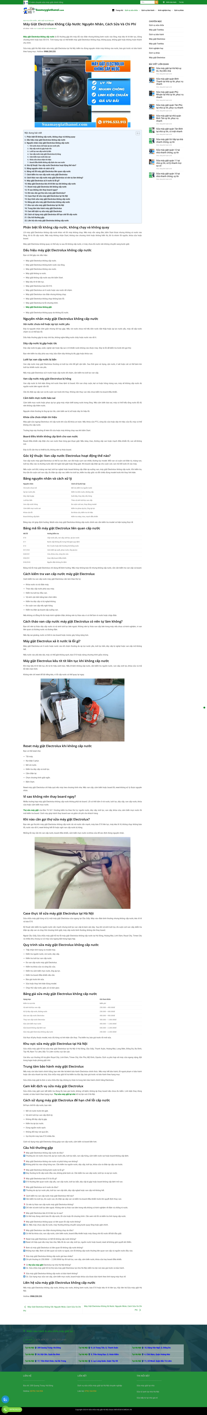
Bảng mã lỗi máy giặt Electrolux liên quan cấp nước (49, 171)
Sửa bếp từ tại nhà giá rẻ (147, 1398)
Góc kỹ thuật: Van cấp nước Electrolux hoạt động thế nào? (51, 165)
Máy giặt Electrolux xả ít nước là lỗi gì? (43, 181)
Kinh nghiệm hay (164, 10)
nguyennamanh (51, 28)
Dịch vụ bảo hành (148, 10)
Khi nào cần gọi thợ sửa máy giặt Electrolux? (47, 193)
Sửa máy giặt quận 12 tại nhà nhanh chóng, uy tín (168, 151)
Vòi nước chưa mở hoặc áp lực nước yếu (45, 146)
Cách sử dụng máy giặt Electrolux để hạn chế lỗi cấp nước (52, 214)
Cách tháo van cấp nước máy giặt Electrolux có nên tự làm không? (55, 178)
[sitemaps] (204, 707)
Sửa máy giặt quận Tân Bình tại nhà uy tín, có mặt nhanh (169, 130)
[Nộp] (156, 2)
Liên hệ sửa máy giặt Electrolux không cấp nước (48, 220)
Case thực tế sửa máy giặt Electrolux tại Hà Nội (48, 196)
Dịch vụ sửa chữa (131, 10)
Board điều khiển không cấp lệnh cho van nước (47, 162)
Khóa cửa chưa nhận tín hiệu (40, 160)
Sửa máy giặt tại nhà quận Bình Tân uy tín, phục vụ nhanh (168, 118)
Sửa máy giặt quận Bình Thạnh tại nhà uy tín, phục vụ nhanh (169, 81)
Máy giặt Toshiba (156, 30)
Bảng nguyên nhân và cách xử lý (40, 168)
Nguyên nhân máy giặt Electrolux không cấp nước (48, 143)
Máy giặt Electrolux (46, 20)
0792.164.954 (90, 1391)
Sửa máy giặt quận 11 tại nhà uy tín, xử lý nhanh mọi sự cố (168, 163)
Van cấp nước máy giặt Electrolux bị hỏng (45, 154)
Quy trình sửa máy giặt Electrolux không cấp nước (49, 199)
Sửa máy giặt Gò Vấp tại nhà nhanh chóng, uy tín (169, 140)
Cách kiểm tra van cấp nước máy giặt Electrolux (47, 174)
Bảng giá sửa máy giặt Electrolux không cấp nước (49, 202)
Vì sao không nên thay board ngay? (43, 190)
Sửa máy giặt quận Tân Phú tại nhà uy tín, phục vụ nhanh (169, 106)
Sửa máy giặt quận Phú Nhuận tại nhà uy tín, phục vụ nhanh (170, 94)
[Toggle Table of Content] (136, 133)
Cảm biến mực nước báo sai (40, 157)
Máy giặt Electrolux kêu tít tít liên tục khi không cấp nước (52, 184)
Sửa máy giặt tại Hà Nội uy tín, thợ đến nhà (168, 69)
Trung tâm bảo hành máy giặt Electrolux (45, 208)
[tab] (28, 1339)
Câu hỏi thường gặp (36, 217)
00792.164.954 (36, 1391)
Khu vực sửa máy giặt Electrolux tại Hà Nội (46, 205)
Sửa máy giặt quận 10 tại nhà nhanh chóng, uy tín (168, 174)
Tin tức (181, 2)
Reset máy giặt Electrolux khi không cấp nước (47, 187)
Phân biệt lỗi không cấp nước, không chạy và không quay (51, 137)
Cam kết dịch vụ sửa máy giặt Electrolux (45, 211)
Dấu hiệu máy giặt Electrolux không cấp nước (46, 140)
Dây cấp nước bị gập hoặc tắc (41, 149)
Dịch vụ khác (179, 10)
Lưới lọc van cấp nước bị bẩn (40, 151)
